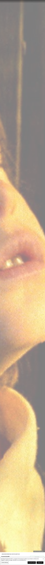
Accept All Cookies (31, 562)
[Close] (43, 559)
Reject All (40, 562)
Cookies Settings (4, 562)
